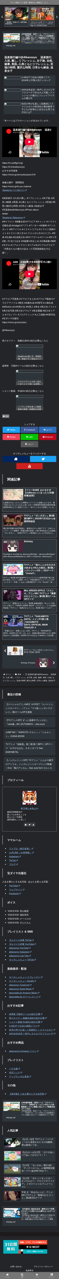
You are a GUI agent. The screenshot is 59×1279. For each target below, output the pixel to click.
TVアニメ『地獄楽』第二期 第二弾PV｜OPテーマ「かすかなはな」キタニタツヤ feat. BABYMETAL (29, 748)
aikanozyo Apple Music (20, 988)
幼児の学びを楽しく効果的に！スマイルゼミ (31, 1029)
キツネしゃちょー (29, 808)
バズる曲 (13, 1068)
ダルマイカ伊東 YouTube (21, 944)
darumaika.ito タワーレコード (23, 996)
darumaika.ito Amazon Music (23, 992)
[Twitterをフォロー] (43, 459)
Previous (2, 17)
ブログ (12, 864)
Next (57, 17)
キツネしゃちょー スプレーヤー (24, 977)
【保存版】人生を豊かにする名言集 (26, 1093)
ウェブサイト (15, 889)
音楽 (7, 416)
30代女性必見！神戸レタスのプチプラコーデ (31, 1033)
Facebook (14, 893)
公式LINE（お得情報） (20, 852)
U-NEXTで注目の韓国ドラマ (23, 1025)
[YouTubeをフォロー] (29, 466)
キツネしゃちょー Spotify (21, 980)
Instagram (14, 856)
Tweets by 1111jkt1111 (13, 190)
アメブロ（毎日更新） (20, 848)
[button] (29, 444)
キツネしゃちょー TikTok (21, 959)
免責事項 (29, 1270)
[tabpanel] (17, 17)
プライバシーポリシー (43, 1266)
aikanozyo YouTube (18, 947)
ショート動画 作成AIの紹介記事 (24, 1021)
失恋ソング (14, 1072)
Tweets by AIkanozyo (12, 217)
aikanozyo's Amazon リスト (22, 1051)
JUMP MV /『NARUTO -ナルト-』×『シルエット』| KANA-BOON (28, 734)
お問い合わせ (16, 1266)
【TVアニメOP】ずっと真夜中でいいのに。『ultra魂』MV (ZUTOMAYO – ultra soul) (27, 722)
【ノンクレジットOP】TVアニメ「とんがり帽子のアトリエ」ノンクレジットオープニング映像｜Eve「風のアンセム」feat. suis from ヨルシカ (29, 764)
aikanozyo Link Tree (19, 955)
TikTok (12, 860)
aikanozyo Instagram (19, 951)
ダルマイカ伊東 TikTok (20, 940)
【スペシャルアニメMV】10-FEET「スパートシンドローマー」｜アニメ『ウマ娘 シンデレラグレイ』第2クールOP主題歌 (29, 708)
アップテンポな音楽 (19, 1076)
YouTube (13, 885)
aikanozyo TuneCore (19, 984)
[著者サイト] (16, 459)
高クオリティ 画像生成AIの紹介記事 (27, 1018)
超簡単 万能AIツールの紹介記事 (24, 1014)
